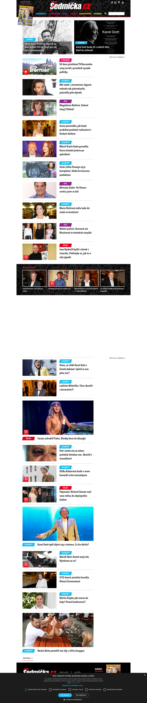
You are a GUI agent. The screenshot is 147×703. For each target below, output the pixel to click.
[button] (73, 686)
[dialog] (73, 688)
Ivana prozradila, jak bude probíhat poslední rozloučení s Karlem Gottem (75, 130)
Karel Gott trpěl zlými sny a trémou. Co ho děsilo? (63, 544)
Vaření (98, 14)
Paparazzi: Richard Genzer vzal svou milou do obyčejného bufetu (75, 496)
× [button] (145, 675)
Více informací (76, 683)
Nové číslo (25, 3)
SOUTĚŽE (77, 672)
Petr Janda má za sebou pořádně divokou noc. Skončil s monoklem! (76, 455)
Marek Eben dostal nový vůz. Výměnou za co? (74, 559)
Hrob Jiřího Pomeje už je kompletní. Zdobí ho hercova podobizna (75, 171)
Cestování (85, 14)
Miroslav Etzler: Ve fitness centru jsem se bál (73, 189)
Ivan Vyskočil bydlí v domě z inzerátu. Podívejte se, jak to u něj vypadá (75, 253)
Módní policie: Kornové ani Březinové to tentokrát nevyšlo (76, 231)
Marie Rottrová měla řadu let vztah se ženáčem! (75, 210)
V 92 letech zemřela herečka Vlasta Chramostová (74, 579)
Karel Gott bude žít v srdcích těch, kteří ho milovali (93, 49)
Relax (73, 14)
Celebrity (41, 14)
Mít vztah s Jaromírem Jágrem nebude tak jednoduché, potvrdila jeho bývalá (76, 89)
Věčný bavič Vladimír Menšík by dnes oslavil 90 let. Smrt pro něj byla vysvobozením (40, 47)
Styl (65, 14)
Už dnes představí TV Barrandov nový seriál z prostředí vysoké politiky (76, 68)
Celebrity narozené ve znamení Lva (59, 289)
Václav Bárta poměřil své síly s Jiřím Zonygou (61, 651)
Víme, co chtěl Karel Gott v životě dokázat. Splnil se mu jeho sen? (74, 369)
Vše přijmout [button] (65, 695)
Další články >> (28, 658)
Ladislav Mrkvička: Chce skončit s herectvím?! (76, 388)
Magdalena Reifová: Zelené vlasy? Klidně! (74, 107)
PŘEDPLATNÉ (64, 672)
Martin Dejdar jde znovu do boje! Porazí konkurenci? (74, 600)
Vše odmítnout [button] (81, 695)
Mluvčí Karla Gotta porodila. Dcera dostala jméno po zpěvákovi (74, 150)
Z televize (54, 14)
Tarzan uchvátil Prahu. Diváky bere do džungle (62, 438)
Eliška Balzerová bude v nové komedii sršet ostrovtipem (75, 473)
